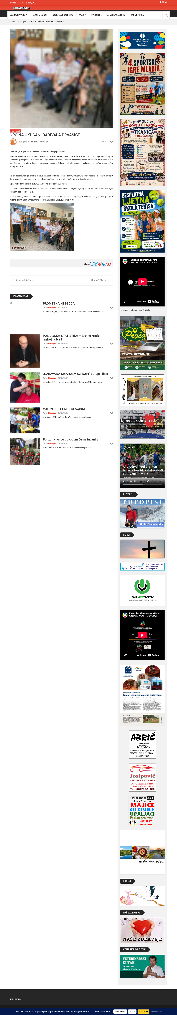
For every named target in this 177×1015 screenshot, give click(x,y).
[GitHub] (163, 2)
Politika (95, 15)
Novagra (44, 142)
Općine (82, 15)
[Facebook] (161, 2)
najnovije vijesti (19, 15)
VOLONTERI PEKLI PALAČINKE (64, 409)
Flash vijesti (22, 22)
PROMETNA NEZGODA (59, 303)
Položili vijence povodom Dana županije (70, 439)
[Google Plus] (100, 264)
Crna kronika (137, 15)
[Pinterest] (108, 264)
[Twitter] (165, 2)
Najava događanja (115, 15)
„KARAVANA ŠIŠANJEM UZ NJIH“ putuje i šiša (75, 373)
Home (12, 22)
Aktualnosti (40, 15)
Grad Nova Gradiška (62, 15)
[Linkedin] (104, 264)
